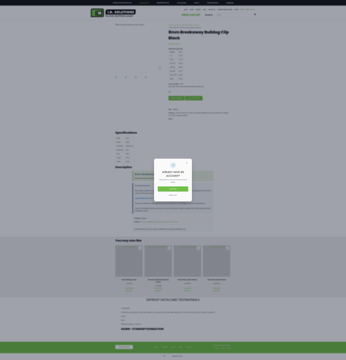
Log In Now (173, 189)
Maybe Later (173, 195)
